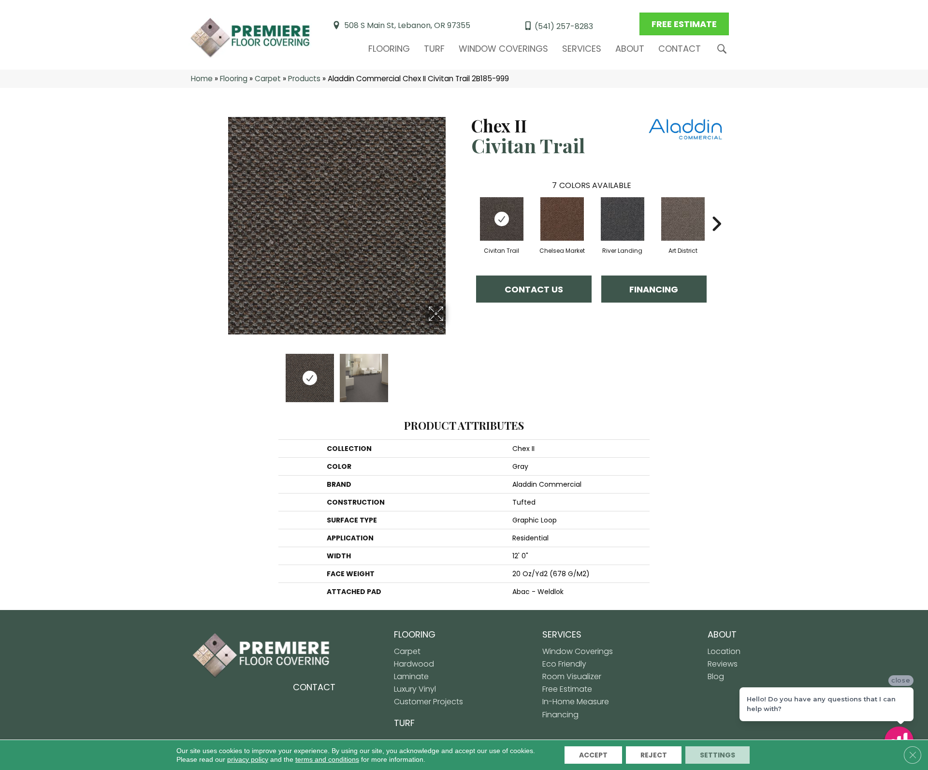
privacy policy (247, 759)
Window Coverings (503, 49)
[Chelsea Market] (562, 219)
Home (202, 78)
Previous (221, 373)
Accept (593, 755)
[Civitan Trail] (502, 219)
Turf (434, 49)
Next (452, 373)
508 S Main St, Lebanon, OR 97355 (407, 25)
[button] (724, 49)
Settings (717, 755)
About (629, 49)
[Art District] (683, 219)
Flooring (389, 49)
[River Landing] (622, 219)
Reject (653, 755)
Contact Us (534, 289)
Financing (653, 289)
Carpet (268, 78)
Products (304, 78)
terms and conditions (327, 759)
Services (581, 49)
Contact (679, 49)
